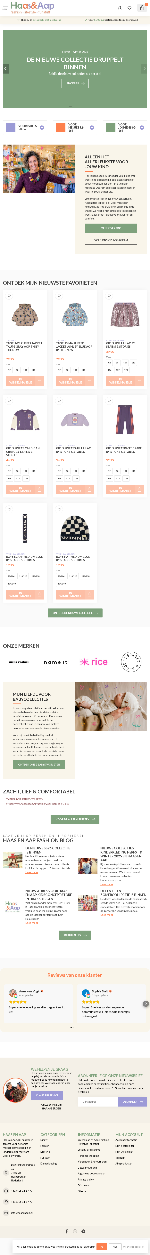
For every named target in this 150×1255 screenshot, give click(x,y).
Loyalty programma (89, 1149)
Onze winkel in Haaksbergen (51, 1106)
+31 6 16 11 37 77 (22, 1190)
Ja (102, 1246)
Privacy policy (86, 1179)
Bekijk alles (72, 935)
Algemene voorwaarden (91, 1173)
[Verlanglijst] (129, 8)
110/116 (23, 576)
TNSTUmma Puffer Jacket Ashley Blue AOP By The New (74, 347)
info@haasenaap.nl (22, 1212)
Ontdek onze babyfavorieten (39, 764)
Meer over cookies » (133, 1246)
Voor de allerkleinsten (72, 819)
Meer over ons (111, 228)
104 (25, 370)
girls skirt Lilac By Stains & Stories (120, 345)
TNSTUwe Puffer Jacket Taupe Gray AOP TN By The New (24, 347)
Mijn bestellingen (125, 1145)
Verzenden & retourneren (92, 1161)
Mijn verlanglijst (124, 1151)
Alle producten (123, 1163)
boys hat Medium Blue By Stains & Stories (73, 558)
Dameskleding (48, 1163)
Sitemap (82, 1191)
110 (33, 370)
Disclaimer (84, 1185)
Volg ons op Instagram (111, 240)
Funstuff (45, 1157)
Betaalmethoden (87, 1167)
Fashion (44, 1145)
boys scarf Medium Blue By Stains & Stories (24, 558)
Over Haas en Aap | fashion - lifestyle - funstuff (93, 1141)
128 (126, 370)
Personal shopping (88, 1155)
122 (118, 370)
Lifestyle (45, 1151)
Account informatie (126, 1139)
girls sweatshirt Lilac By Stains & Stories (73, 450)
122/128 (35, 576)
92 (9, 370)
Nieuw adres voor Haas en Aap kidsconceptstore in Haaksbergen (48, 895)
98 (17, 370)
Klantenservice (47, 1095)
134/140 (12, 583)
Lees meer (31, 872)
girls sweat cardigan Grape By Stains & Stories (23, 452)
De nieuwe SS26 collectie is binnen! (47, 850)
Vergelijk (120, 1157)
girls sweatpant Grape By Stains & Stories (124, 450)
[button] (4, 1004)
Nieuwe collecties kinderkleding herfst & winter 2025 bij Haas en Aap (121, 854)
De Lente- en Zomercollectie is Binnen (123, 893)
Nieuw (43, 1139)
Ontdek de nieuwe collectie (73, 613)
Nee (115, 1246)
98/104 (11, 576)
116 (109, 370)
